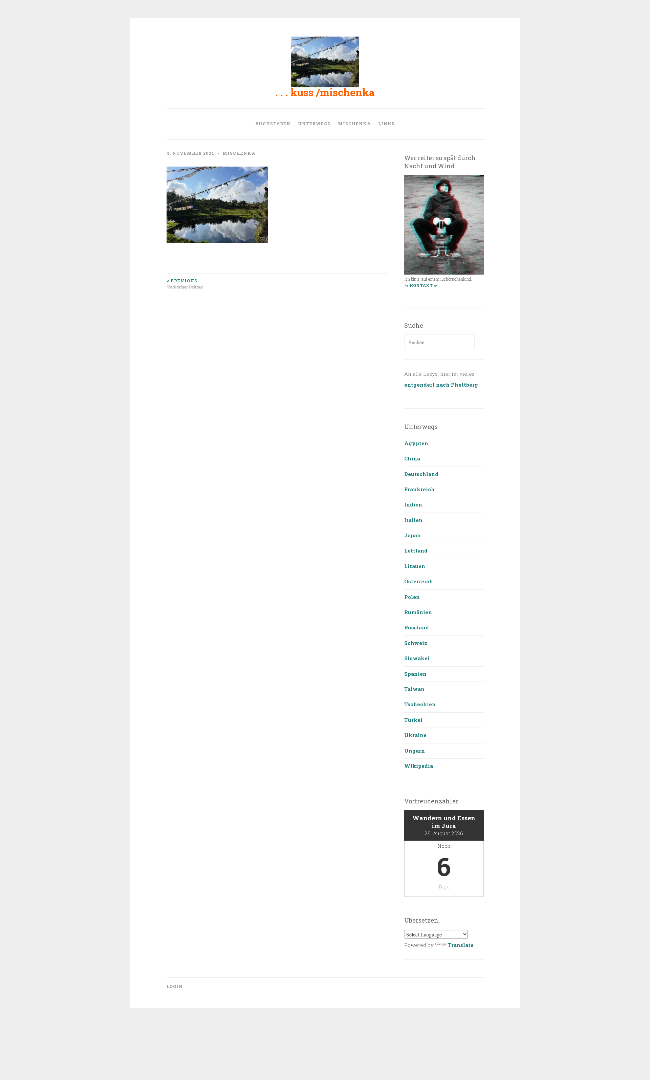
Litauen (414, 566)
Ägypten (416, 443)
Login (175, 986)
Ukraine (415, 735)
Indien (413, 504)
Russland (416, 627)
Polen (412, 596)
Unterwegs (314, 123)
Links (386, 123)
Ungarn (414, 750)
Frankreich (419, 489)
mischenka (354, 123)
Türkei (413, 719)
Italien (413, 520)
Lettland (416, 550)
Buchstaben (272, 123)
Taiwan (414, 689)
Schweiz (415, 643)
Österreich (418, 581)
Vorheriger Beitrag (184, 283)
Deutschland (421, 474)
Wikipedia (418, 765)
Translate (461, 945)
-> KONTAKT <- (421, 285)
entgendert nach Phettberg (441, 384)
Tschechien (420, 704)
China (412, 458)
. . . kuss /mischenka (325, 92)
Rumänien (418, 612)
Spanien (415, 673)
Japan (412, 535)
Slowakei (417, 658)
